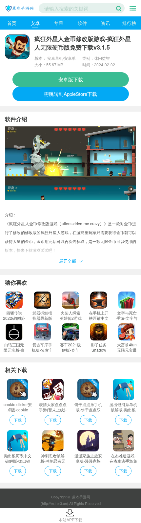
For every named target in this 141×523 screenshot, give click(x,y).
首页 (11, 23)
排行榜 (129, 23)
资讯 (105, 23)
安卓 (35, 23)
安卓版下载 (70, 79)
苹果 (58, 23)
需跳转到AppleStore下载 (70, 93)
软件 (82, 23)
